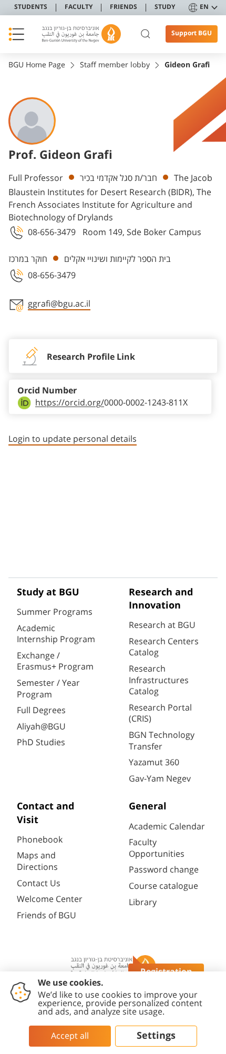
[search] (145, 34)
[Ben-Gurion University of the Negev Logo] (81, 34)
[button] (16, 34)
